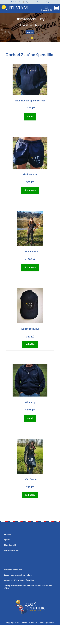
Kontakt (7, 534)
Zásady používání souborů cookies (19, 580)
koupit (30, 32)
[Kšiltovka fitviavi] (30, 322)
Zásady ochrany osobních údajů (18, 575)
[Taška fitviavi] (30, 472)
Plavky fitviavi (30, 174)
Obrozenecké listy (43, 2)
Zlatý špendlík (16, 2)
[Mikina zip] (30, 395)
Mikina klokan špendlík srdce (30, 100)
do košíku (30, 344)
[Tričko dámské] (30, 245)
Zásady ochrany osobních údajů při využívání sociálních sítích (28, 586)
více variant (30, 190)
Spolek (28, 2)
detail (30, 116)
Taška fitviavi (30, 479)
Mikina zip (30, 402)
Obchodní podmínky (13, 569)
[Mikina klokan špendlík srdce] (30, 93)
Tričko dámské (30, 251)
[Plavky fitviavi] (30, 167)
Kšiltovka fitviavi (30, 328)
